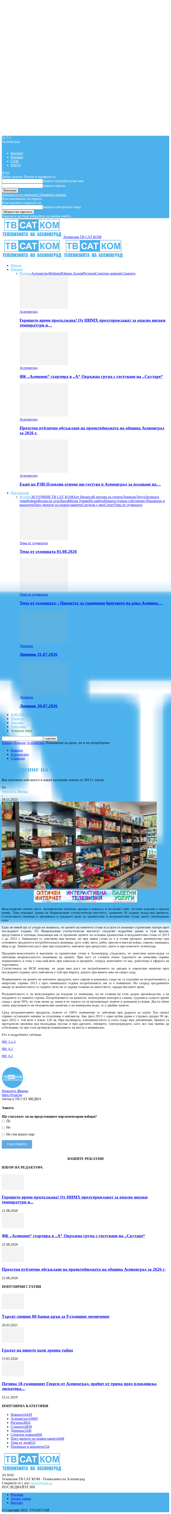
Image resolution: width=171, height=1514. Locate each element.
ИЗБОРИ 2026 (22, 714)
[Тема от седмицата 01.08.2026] (44, 539)
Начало (16, 265)
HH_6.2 (7, 1056)
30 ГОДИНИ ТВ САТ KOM (52, 497)
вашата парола (54, 186)
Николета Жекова (15, 791)
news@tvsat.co (41, 1483)
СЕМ (14, 161)
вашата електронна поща (62, 207)
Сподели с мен (93, 505)
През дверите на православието (58, 505)
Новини (17, 269)
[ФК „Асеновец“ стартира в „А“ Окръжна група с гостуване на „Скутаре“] (44, 364)
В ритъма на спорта (107, 497)
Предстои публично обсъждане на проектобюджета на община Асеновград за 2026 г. (83, 1269)
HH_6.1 (7, 1049)
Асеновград (40, 273)
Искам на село (49, 501)
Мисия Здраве (78, 501)
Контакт (17, 153)
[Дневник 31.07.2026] (44, 642)
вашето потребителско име (63, 181)
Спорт (109, 505)
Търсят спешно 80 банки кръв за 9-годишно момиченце (55, 1316)
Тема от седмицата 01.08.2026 (48, 551)
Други (141, 497)
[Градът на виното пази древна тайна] (13, 1341)
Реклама (17, 157)
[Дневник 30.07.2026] (44, 693)
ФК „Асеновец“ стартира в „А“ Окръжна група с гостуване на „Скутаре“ (91, 376)
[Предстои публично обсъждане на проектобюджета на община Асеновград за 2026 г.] (44, 415)
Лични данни (21, 1498)
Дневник (129, 497)
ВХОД (15, 165)
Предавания (20, 493)
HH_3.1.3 (9, 1041)
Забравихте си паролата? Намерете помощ (34, 195)
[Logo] (32, 258)
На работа (96, 501)
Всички (25, 273)
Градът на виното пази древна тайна (37, 1350)
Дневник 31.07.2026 (38, 654)
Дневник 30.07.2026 (38, 706)
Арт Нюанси (83, 497)
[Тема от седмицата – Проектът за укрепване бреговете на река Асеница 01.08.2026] (44, 590)
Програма (18, 726)
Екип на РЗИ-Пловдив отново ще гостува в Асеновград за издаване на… (90, 484)
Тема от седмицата (128, 505)
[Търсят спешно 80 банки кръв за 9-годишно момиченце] (13, 1308)
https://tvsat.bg (12, 1095)
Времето (17, 718)
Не (7, 1127)
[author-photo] (12, 1087)
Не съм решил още (20, 1134)
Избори (55, 273)
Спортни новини (108, 273)
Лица (64, 501)
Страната (128, 273)
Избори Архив (72, 273)
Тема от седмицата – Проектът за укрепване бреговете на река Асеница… (91, 603)
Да (7, 1121)
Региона (89, 273)
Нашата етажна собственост (125, 501)
